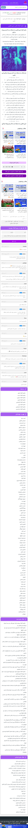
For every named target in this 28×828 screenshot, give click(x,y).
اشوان (24, 577)
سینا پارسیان (22, 423)
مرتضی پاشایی (22, 430)
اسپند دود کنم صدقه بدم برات (18, 782)
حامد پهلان (22, 559)
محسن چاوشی (22, 441)
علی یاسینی (22, 453)
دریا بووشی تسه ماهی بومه (19, 800)
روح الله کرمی (22, 508)
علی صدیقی (22, 540)
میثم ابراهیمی (22, 439)
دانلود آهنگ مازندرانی (20, 407)
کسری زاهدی (22, 598)
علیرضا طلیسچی (21, 464)
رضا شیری (23, 476)
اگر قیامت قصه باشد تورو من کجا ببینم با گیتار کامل (13, 784)
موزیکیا (23, 793)
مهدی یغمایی (22, 565)
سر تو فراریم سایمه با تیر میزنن (18, 766)
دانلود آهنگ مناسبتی (20, 409)
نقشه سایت (5, 3)
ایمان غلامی (22, 579)
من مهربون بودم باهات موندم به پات (17, 786)
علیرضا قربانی (22, 547)
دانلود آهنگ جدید (14, 3)
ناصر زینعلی (22, 556)
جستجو (3, 7)
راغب (24, 455)
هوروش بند (22, 443)
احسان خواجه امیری (21, 480)
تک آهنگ (23, 791)
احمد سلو (23, 418)
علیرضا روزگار (22, 529)
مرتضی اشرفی (22, 420)
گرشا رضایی (22, 466)
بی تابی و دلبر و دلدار (20, 761)
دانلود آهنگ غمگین (14, 223)
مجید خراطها (22, 536)
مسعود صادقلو (22, 427)
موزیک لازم (22, 777)
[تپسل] (0, 823)
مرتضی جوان (22, 591)
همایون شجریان (21, 554)
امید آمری (23, 513)
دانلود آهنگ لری (21, 404)
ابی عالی (23, 531)
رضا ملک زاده (22, 588)
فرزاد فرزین (22, 490)
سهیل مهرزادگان (21, 499)
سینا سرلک (22, 533)
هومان (24, 614)
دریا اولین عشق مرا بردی (20, 763)
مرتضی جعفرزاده (21, 492)
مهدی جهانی (22, 510)
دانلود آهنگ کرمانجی (20, 402)
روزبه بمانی (22, 503)
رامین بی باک (22, 607)
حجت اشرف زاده (21, 448)
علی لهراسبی (22, 526)
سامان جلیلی (22, 483)
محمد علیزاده (22, 542)
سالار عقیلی (22, 425)
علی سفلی (23, 552)
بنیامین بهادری (22, 611)
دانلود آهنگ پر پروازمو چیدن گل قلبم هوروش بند (14, 720)
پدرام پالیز (23, 517)
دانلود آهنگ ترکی (21, 393)
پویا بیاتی (23, 471)
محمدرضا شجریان (21, 561)
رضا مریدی (23, 586)
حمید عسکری (22, 506)
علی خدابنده (22, 485)
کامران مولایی (22, 434)
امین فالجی (16, 221)
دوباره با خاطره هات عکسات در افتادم (17, 768)
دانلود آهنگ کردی (13, 216)
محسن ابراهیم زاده (21, 460)
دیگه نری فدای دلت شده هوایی (18, 789)
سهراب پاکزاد (22, 605)
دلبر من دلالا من (22, 807)
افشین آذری (22, 524)
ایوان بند (23, 501)
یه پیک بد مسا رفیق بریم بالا (18, 770)
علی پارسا (23, 584)
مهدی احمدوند (22, 519)
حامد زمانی (22, 575)
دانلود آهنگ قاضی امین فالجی (16, 26)
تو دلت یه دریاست (21, 796)
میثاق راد (23, 568)
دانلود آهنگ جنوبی (21, 397)
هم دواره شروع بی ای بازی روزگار (18, 773)
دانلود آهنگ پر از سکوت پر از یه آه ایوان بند (15, 660)
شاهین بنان (22, 549)
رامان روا (23, 563)
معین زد (23, 487)
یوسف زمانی (22, 515)
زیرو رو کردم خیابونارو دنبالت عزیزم (17, 798)
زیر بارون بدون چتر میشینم (19, 775)
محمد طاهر (23, 593)
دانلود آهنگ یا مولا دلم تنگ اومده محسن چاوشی (14, 704)
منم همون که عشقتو (20, 812)
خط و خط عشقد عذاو (20, 780)
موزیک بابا (23, 809)
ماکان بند (23, 457)
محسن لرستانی (22, 473)
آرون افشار (23, 469)
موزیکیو (23, 19)
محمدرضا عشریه (21, 538)
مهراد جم (23, 446)
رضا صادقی (23, 432)
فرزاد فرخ (23, 478)
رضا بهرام (23, 462)
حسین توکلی (22, 600)
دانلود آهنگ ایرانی (9, 221)
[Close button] (27, 823)
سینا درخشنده (22, 494)
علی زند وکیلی (22, 496)
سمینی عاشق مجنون (20, 803)
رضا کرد (23, 570)
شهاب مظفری (22, 437)
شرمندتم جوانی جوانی (20, 805)
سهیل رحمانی (22, 602)
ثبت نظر (14, 241)
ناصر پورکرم (22, 609)
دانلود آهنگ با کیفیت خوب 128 (13, 176)
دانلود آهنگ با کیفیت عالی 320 (13, 171)
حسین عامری (22, 522)
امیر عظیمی (22, 545)
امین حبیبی (22, 572)
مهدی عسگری (22, 595)
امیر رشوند (23, 582)
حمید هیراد (22, 450)
